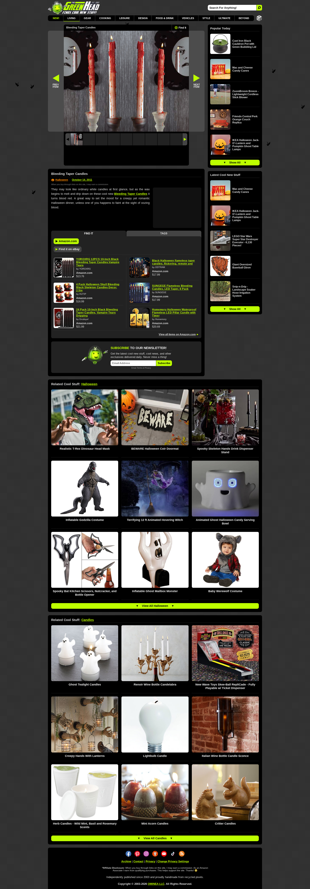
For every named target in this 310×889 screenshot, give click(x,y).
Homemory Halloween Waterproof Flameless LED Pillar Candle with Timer (174, 312)
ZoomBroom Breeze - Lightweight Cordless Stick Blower (245, 94)
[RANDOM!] (259, 18)
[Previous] (67, 139)
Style (206, 18)
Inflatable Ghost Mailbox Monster (155, 591)
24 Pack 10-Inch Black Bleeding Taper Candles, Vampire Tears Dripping (97, 312)
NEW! (56, 18)
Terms (139, 368)
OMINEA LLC (156, 883)
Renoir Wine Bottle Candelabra (155, 684)
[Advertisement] (126, 156)
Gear (87, 18)
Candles (87, 620)
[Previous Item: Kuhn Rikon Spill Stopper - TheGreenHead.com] (56, 81)
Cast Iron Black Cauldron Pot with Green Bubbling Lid (244, 43)
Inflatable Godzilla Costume (85, 520)
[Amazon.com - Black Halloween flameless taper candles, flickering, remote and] (139, 267)
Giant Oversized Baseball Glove (242, 266)
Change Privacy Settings (173, 861)
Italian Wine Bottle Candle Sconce (225, 756)
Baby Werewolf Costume (225, 591)
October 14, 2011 (82, 179)
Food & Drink (165, 18)
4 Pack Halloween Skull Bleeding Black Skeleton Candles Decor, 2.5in (97, 287)
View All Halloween (155, 605)
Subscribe (164, 363)
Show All (235, 162)
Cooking (105, 18)
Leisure (124, 18)
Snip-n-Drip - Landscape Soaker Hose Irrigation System (243, 291)
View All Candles (155, 838)
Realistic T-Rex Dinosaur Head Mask (85, 448)
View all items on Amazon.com (177, 334)
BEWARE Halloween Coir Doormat (155, 448)
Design (143, 18)
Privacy (148, 368)
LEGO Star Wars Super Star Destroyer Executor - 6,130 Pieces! (245, 241)
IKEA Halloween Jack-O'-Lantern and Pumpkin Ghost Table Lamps (245, 145)
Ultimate (224, 18)
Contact (138, 861)
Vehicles (188, 18)
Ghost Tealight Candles (85, 684)
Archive (126, 861)
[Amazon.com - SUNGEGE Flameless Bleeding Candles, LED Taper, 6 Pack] (139, 293)
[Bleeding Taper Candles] (77, 139)
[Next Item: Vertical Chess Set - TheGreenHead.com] (197, 81)
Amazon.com (66, 241)
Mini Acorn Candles (154, 823)
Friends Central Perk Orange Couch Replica (245, 119)
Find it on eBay (68, 249)
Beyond (244, 18)
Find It (182, 27)
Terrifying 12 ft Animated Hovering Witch (155, 520)
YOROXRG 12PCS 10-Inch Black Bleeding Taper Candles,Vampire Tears (97, 262)
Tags (163, 233)
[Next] (184, 139)
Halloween (61, 179)
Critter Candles (225, 823)
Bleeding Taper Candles (130, 193)
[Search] (259, 7)
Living (71, 18)
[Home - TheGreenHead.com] (74, 7)
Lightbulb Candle (155, 756)
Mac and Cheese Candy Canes (242, 69)
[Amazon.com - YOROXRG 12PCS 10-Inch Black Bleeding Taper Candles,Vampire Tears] (64, 267)
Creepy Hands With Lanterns (85, 756)
